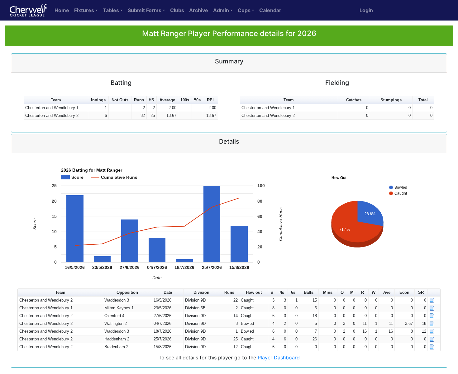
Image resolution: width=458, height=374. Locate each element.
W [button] (373, 292)
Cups (244, 10)
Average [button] (167, 100)
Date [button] (168, 292)
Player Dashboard (279, 357)
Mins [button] (327, 292)
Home (62, 10)
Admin (221, 10)
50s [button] (197, 100)
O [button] (342, 292)
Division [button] (201, 292)
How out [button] (254, 292)
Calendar (270, 10)
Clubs (177, 10)
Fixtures (84, 10)
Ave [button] (386, 292)
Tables (111, 10)
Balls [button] (308, 292)
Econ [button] (404, 292)
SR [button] (421, 292)
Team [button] (56, 100)
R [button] (362, 292)
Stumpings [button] (391, 100)
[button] (434, 293)
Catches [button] (353, 100)
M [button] (352, 292)
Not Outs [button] (120, 100)
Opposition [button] (127, 292)
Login (366, 10)
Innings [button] (98, 100)
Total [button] (423, 100)
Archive (198, 10)
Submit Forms (144, 10)
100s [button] (184, 100)
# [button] (272, 292)
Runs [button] (139, 100)
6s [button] (293, 292)
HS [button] (151, 100)
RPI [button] (210, 100)
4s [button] (282, 292)
